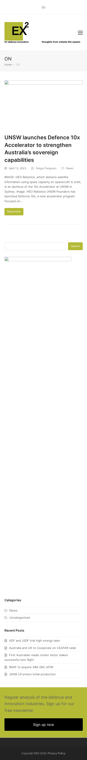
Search (75, 246)
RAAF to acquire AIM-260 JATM (31, 667)
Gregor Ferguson (46, 168)
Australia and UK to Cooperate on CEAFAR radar (42, 648)
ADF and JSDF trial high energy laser (34, 640)
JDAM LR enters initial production (32, 674)
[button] (80, 32)
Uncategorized (19, 617)
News (69, 168)
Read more (14, 211)
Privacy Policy (57, 753)
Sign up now (43, 724)
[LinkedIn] (43, 7)
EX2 (36, 753)
